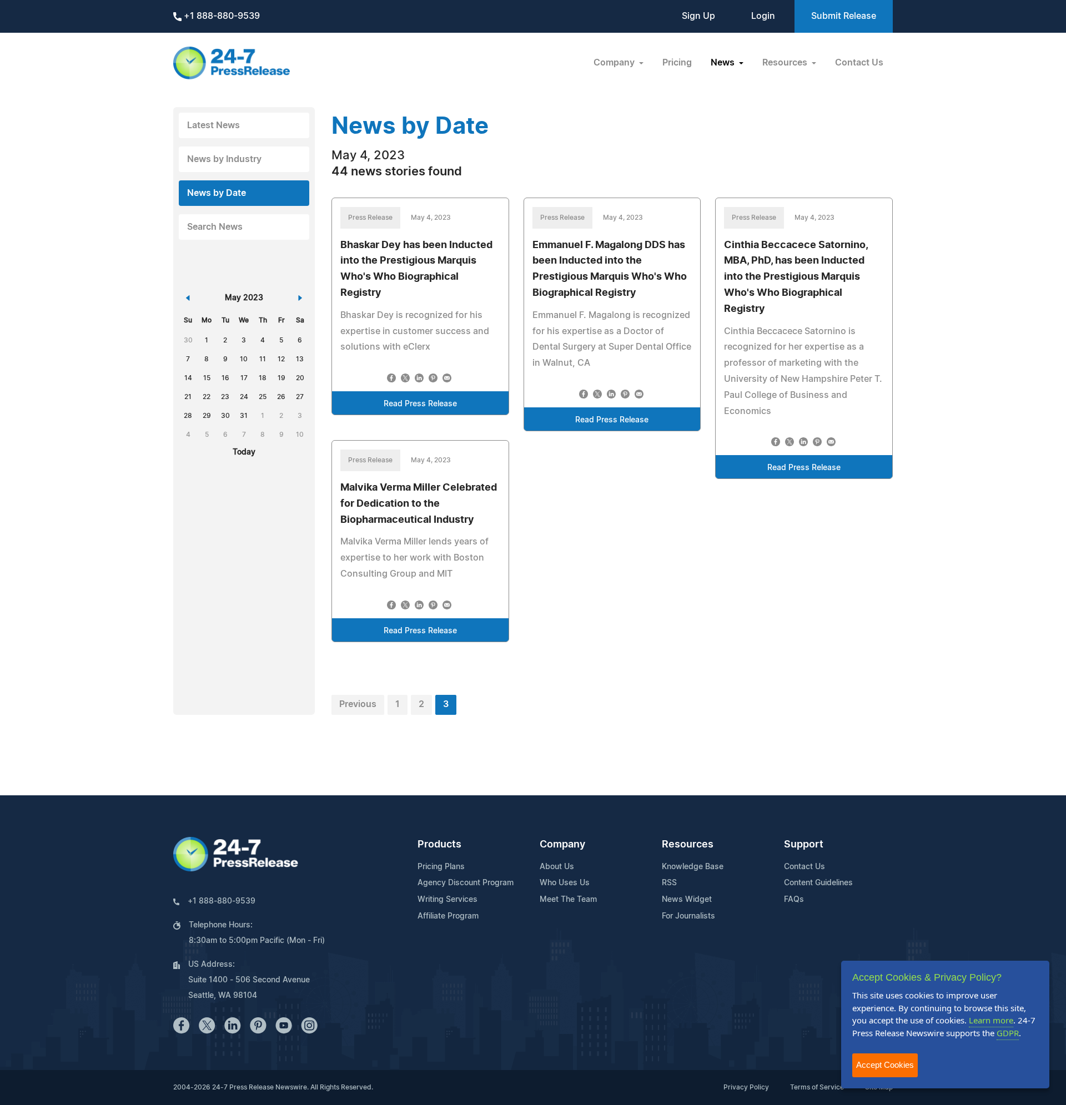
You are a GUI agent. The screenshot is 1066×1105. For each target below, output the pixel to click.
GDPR (1008, 1032)
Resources (687, 845)
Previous (357, 704)
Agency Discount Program (466, 883)
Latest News (213, 125)
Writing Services (447, 900)
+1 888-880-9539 (221, 16)
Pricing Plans (441, 867)
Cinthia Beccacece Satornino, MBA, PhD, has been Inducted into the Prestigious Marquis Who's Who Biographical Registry (796, 277)
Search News (215, 227)
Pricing (677, 62)
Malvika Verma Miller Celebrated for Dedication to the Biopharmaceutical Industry (418, 504)
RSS (669, 883)
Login (763, 16)
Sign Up (698, 16)
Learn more (991, 1020)
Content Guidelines (818, 883)
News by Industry (224, 159)
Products (439, 845)
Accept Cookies (885, 1064)
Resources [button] (785, 62)
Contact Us (859, 62)
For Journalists (688, 916)
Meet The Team (568, 900)
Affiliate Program (448, 916)
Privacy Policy (746, 1087)
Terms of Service (817, 1087)
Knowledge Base (692, 867)
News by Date (216, 193)
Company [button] (615, 62)
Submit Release (843, 16)
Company (562, 845)
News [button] (724, 62)
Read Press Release (420, 404)
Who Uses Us (565, 883)
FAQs (794, 900)
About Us (557, 867)
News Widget (687, 900)
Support (803, 845)
